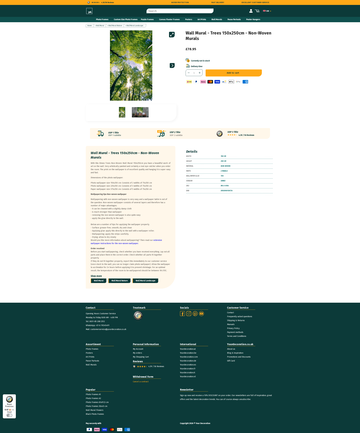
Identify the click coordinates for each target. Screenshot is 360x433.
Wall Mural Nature (120, 280)
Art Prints (202, 19)
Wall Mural (99, 280)
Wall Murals (217, 19)
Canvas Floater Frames (169, 19)
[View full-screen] (172, 34)
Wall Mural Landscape (145, 280)
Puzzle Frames (147, 19)
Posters (188, 19)
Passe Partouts (234, 19)
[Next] (172, 65)
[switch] (9, 415)
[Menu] (14, 396)
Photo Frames (102, 19)
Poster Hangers (253, 19)
